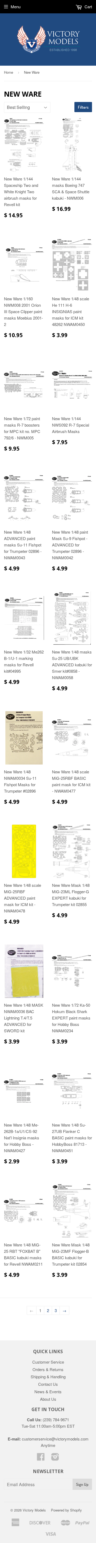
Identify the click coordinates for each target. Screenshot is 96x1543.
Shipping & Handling (48, 1376)
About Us (48, 1399)
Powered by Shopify (66, 1510)
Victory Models (34, 1510)
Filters (83, 107)
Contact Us (48, 1384)
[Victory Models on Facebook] (41, 1458)
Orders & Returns (48, 1369)
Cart (87, 6)
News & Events (48, 1391)
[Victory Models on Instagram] (55, 1458)
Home (8, 72)
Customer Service (48, 1362)
